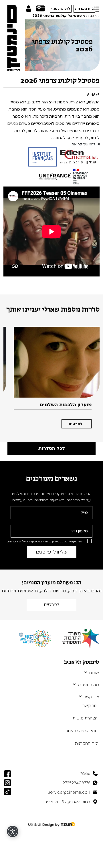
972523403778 (76, 783)
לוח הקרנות (84, 9)
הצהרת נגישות (85, 718)
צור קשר (91, 697)
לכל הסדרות (51, 448)
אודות (94, 673)
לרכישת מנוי (60, 9)
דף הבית (93, 16)
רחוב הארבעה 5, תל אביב (67, 802)
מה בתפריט (88, 685)
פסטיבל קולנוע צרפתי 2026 (57, 16)
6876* (85, 773)
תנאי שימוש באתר (82, 730)
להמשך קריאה (83, 144)
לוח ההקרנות (86, 743)
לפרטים (75, 424)
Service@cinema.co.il (68, 792)
